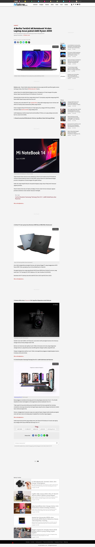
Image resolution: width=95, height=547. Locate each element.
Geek (57, 4)
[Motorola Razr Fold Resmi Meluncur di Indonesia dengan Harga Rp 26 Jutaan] (63, 63)
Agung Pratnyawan (18, 35)
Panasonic (27, 300)
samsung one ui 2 (51, 429)
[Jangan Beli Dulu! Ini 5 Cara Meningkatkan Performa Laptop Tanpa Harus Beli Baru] (63, 106)
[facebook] (15, 42)
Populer (62, 43)
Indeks (66, 4)
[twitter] (18, 42)
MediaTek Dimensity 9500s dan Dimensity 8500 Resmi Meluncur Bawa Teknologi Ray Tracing (45, 519)
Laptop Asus (34, 102)
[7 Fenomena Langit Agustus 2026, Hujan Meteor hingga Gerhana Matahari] (63, 71)
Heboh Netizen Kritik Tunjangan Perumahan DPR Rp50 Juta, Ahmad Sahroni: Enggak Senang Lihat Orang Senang (74, 118)
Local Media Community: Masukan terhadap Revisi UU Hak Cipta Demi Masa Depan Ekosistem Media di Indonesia (74, 46)
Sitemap (66, 542)
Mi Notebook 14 (32, 89)
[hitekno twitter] (75, 5)
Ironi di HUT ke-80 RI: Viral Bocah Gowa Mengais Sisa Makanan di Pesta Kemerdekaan (74, 125)
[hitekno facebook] (73, 5)
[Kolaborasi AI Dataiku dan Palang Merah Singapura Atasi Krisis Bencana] (63, 78)
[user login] (72, 5)
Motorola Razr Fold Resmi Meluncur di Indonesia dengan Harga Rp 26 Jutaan (74, 61)
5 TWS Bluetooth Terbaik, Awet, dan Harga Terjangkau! (44, 482)
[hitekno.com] (20, 5)
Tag (36, 427)
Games (47, 4)
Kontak (32, 542)
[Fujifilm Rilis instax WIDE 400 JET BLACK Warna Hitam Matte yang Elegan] (22, 500)
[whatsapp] (26, 42)
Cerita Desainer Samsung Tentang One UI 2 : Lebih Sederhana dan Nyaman (35, 197)
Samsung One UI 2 (18, 397)
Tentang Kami (39, 542)
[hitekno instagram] (79, 5)
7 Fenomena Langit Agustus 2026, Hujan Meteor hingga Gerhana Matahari (74, 68)
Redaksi (27, 542)
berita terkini (25, 109)
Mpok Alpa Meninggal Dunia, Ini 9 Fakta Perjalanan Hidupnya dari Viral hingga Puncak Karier (74, 132)
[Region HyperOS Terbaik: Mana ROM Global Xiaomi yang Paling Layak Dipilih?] (22, 537)
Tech (61, 4)
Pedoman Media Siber (48, 542)
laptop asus (35, 429)
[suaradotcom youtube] (77, 5)
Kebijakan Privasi (59, 542)
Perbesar (56, 46)
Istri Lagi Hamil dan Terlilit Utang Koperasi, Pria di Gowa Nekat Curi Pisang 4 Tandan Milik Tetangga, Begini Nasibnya (74, 110)
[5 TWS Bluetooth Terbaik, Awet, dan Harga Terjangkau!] (22, 488)
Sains (52, 4)
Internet (35, 4)
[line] (20, 42)
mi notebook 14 (28, 429)
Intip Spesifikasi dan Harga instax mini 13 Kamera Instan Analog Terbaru (45, 506)
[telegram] (23, 42)
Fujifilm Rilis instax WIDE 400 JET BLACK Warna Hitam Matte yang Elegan (45, 494)
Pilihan (62, 100)
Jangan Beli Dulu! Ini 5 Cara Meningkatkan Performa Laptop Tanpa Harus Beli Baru (74, 103)
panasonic (42, 429)
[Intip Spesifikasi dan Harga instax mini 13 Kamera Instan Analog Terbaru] (22, 513)
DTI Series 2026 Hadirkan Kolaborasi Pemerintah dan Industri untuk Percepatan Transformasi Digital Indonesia (74, 54)
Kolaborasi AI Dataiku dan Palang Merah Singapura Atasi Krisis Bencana (73, 76)
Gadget (41, 4)
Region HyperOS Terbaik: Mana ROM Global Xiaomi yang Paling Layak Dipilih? (44, 531)
